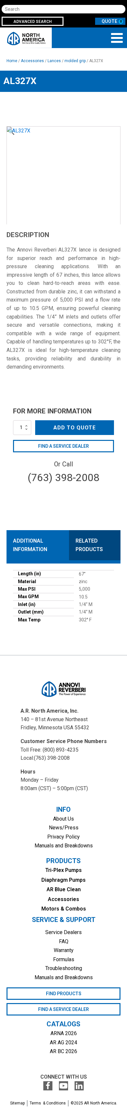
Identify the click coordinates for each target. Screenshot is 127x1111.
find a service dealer (63, 1009)
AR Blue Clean (64, 889)
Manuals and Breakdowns (64, 845)
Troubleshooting (63, 968)
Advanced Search (32, 21)
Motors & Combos (63, 909)
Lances (54, 61)
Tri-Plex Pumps (63, 870)
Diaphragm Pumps (63, 880)
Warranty (64, 950)
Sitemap (17, 1103)
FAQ (63, 941)
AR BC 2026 (63, 1051)
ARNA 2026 (63, 1033)
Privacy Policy (63, 837)
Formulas (63, 959)
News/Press (63, 828)
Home (12, 61)
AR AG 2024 (63, 1042)
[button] (11, 132)
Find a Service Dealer (63, 446)
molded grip (75, 61)
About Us (63, 819)
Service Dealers (63, 932)
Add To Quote (74, 428)
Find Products (63, 993)
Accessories (32, 61)
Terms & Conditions (48, 1103)
